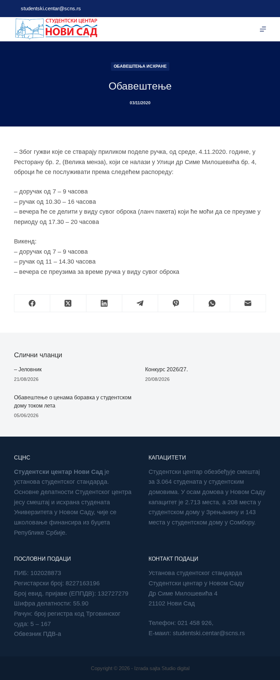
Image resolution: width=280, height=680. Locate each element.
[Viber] (176, 303)
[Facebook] (32, 303)
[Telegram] (140, 303)
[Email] (248, 303)
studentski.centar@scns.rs (51, 8)
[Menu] (263, 29)
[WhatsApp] (212, 303)
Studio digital (176, 668)
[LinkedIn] (104, 303)
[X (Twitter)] (68, 303)
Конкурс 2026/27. (166, 369)
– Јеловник (28, 369)
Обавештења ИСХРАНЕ (140, 66)
